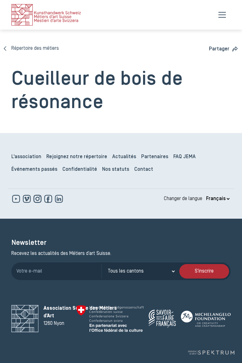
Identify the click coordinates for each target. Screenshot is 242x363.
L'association (26, 157)
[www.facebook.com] (48, 199)
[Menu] (222, 15)
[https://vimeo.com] (27, 199)
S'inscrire (204, 271)
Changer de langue (183, 199)
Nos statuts (115, 169)
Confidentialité (79, 169)
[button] (223, 49)
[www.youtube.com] (16, 199)
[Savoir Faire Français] (162, 319)
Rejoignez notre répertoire (76, 157)
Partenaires (154, 157)
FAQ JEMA (184, 157)
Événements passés (34, 169)
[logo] (46, 15)
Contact (143, 169)
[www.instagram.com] (38, 199)
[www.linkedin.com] (59, 199)
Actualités (124, 157)
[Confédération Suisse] (110, 318)
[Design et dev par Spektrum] (211, 352)
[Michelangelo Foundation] (206, 319)
